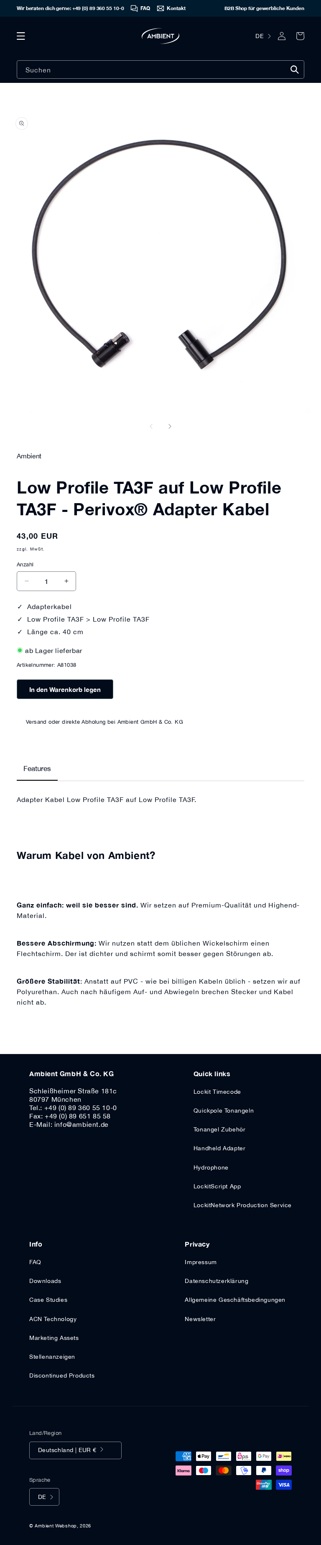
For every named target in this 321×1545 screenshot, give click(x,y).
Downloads (45, 1281)
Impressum (201, 1262)
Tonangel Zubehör (220, 1129)
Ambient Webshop (56, 1525)
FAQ (35, 1262)
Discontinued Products (62, 1375)
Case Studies (48, 1299)
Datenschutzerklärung (216, 1281)
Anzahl (25, 564)
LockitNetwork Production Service (243, 1205)
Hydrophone (211, 1167)
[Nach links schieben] (151, 426)
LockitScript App (217, 1186)
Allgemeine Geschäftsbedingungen (235, 1299)
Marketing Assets (54, 1337)
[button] (21, 36)
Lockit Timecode (217, 1091)
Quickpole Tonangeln (224, 1110)
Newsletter (200, 1319)
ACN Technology (52, 1319)
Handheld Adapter (220, 1148)
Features (37, 768)
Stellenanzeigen (52, 1356)
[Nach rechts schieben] (169, 426)
